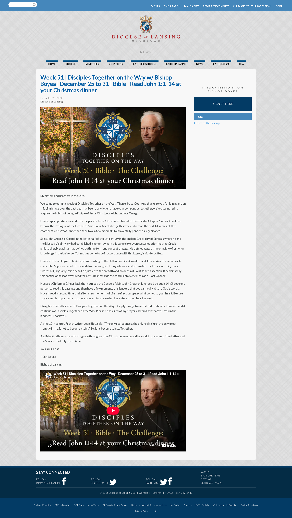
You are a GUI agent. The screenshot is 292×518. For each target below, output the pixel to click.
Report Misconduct (216, 6)
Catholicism (221, 64)
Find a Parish (172, 6)
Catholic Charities (42, 505)
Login (278, 6)
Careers (188, 505)
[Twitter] (113, 482)
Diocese (70, 64)
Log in (154, 511)
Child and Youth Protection (252, 6)
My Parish (175, 505)
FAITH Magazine (176, 64)
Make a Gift (191, 6)
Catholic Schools (144, 64)
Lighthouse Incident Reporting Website (149, 505)
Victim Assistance (249, 505)
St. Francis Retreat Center (115, 505)
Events (155, 6)
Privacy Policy (141, 511)
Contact (207, 471)
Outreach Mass (211, 482)
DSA (241, 64)
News (199, 64)
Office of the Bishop (207, 123)
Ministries (92, 64)
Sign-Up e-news (210, 475)
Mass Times (93, 505)
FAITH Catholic (202, 505)
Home (51, 64)
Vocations (116, 64)
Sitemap (206, 479)
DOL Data (79, 505)
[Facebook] (64, 481)
